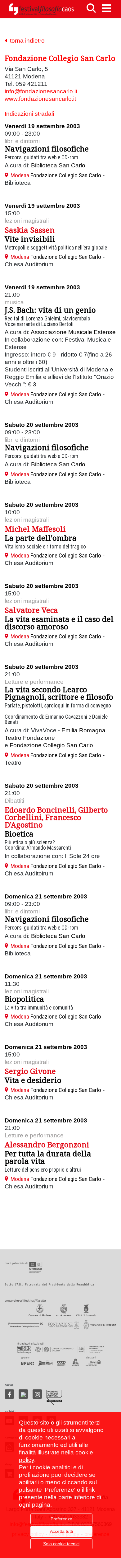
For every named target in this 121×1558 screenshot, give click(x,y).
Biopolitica (24, 999)
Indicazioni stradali (29, 113)
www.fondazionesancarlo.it (40, 99)
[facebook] (9, 1394)
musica (14, 302)
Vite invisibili (30, 239)
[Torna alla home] (41, 9)
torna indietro (26, 40)
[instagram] (37, 1394)
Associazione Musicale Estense (73, 332)
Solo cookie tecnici (61, 1543)
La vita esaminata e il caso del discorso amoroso (59, 623)
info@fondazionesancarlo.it (41, 91)
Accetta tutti (61, 1531)
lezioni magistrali (27, 220)
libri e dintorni (22, 141)
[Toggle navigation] (106, 8)
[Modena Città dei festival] (54, 1398)
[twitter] (23, 1394)
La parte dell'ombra (41, 538)
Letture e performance (34, 682)
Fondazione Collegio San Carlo (51, 745)
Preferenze (61, 1518)
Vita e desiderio (33, 1080)
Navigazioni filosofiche (47, 148)
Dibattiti (14, 800)
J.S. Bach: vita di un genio (50, 310)
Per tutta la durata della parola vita (48, 1157)
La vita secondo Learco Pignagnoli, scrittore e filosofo (59, 693)
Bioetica (19, 833)
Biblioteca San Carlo (58, 165)
